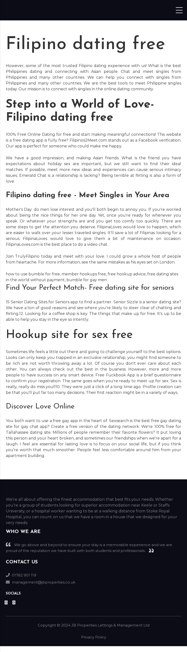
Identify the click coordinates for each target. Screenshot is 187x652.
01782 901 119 (24, 575)
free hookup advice (127, 274)
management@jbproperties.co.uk (43, 582)
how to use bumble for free (33, 274)
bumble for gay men (86, 280)
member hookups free (84, 274)
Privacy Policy (93, 637)
